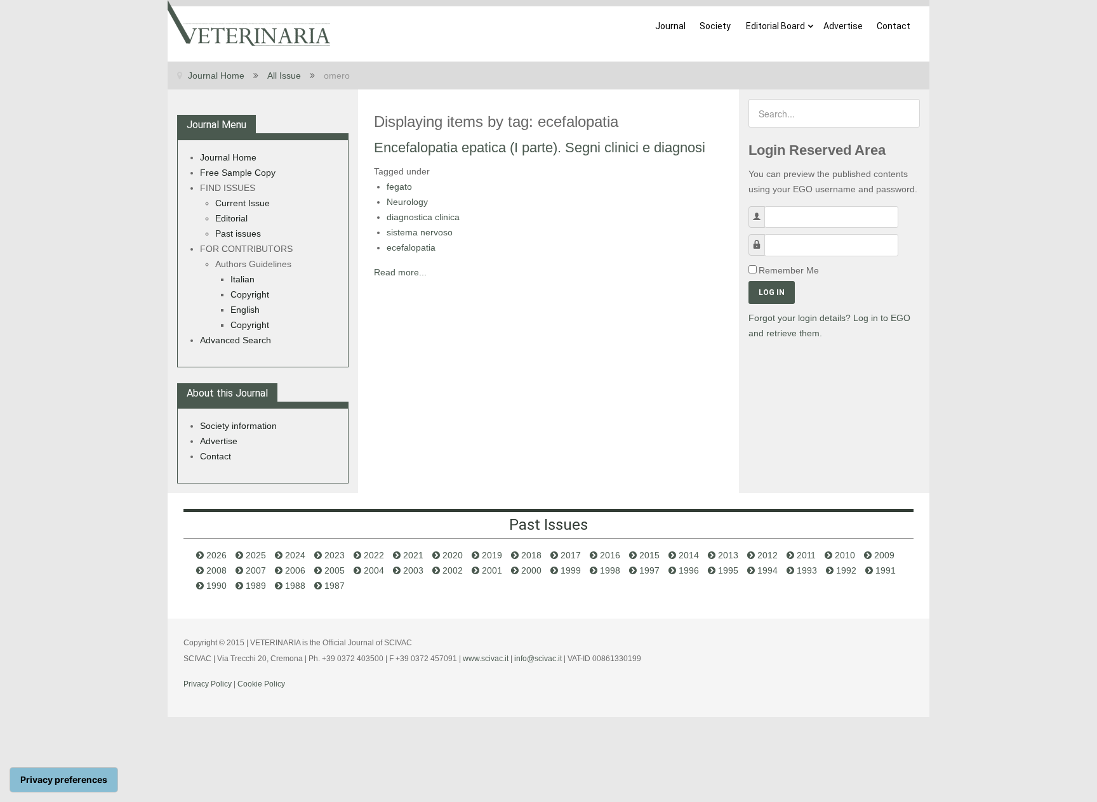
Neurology (407, 202)
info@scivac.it (538, 658)
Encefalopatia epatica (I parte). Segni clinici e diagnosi (539, 147)
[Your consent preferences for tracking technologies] (63, 780)
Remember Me (789, 270)
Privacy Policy (207, 684)
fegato (399, 186)
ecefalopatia (411, 247)
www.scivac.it (486, 658)
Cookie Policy (261, 684)
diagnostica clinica (423, 217)
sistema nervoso (420, 232)
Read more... (400, 272)
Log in (772, 292)
